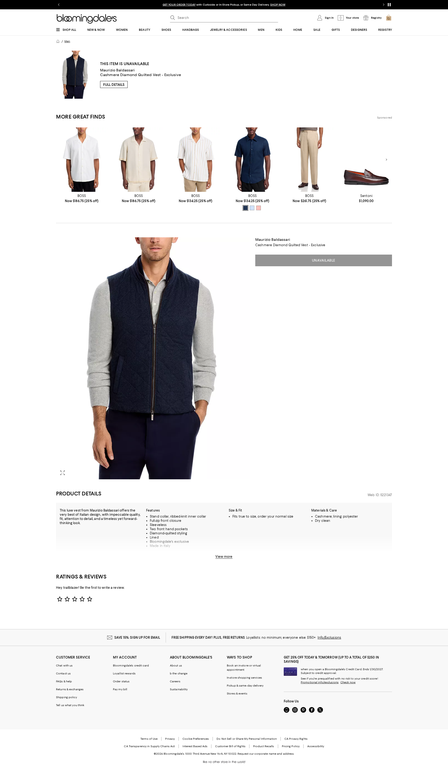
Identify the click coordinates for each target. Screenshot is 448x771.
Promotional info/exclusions (320, 682)
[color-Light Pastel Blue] (252, 208)
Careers (175, 681)
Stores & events (237, 693)
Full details (114, 85)
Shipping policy (66, 697)
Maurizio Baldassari (117, 70)
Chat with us (64, 665)
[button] (153, 358)
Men (67, 41)
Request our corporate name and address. (266, 753)
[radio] (245, 208)
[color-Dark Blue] (245, 208)
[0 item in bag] (388, 17)
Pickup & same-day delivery (245, 685)
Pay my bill (120, 689)
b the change (178, 673)
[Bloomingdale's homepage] (58, 41)
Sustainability (179, 689)
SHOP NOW (277, 4)
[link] (81, 198)
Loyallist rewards (124, 673)
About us (176, 665)
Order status (121, 681)
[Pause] (389, 4)
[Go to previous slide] (59, 4)
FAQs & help (64, 681)
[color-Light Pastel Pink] (258, 208)
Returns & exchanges (70, 689)
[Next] (386, 159)
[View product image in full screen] (62, 473)
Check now (348, 682)
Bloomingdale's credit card (131, 665)
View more (223, 556)
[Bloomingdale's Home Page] (86, 19)
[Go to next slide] (383, 4)
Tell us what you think (70, 705)
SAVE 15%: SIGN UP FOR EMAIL (137, 637)
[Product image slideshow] (153, 358)
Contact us (63, 673)
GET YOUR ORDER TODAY (179, 4)
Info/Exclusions (329, 637)
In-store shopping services (244, 677)
